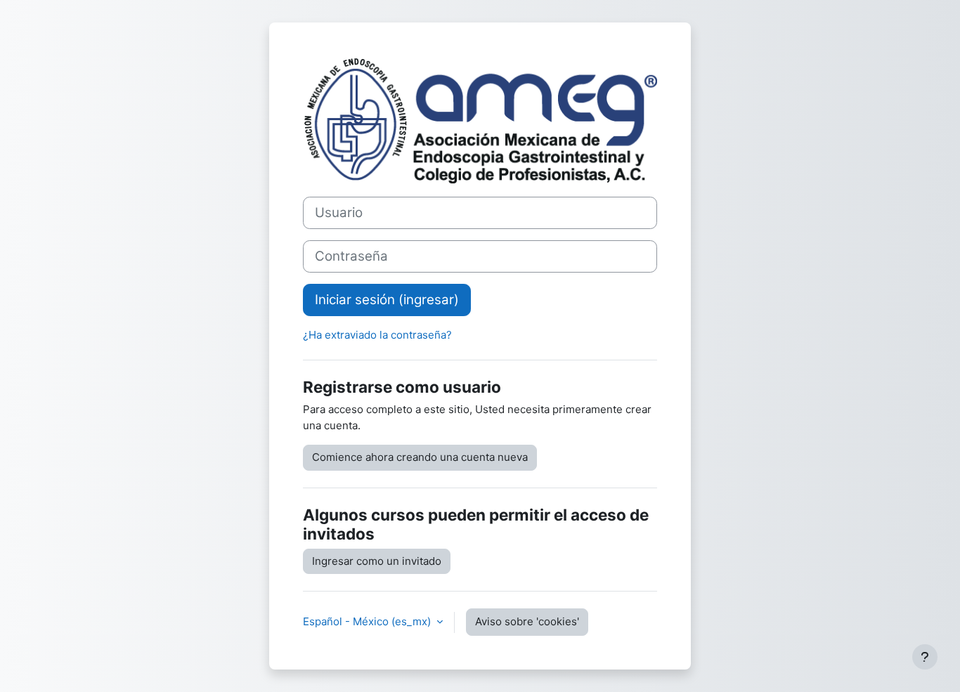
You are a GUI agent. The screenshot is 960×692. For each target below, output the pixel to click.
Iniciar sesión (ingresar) (387, 300)
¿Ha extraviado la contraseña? (377, 334)
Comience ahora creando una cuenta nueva (420, 457)
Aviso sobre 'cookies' (527, 621)
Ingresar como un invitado (376, 561)
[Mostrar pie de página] (925, 657)
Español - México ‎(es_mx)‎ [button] (368, 621)
